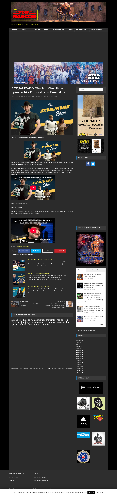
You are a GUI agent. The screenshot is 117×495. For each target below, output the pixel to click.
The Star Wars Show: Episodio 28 (38, 273)
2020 (80, 360)
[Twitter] (93, 164)
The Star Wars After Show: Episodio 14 (40, 260)
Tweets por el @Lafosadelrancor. (86, 330)
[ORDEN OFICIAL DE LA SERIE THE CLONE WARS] (80, 278)
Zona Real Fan (81, 30)
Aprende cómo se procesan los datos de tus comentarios (55, 368)
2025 (80, 350)
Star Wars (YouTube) (22, 246)
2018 (80, 364)
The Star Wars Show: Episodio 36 (38, 287)
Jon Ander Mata (30, 96)
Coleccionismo (96, 30)
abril (78, 344)
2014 (80, 373)
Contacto (11, 480)
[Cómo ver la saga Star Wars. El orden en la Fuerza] (80, 321)
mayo (78, 342)
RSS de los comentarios (41, 480)
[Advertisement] (58, 48)
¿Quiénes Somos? (14, 477)
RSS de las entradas (40, 477)
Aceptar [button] (91, 492)
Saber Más (99, 492)
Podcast (37, 30)
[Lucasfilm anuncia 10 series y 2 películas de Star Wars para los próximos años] (80, 287)
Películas (25, 30)
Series (46, 30)
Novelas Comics (58, 30)
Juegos (70, 30)
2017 (80, 367)
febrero (79, 346)
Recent (91, 270)
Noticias (14, 30)
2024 (80, 352)
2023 (80, 354)
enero (78, 348)
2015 (80, 371)
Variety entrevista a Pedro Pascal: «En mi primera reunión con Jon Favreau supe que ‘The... (94, 308)
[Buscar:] (90, 89)
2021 (80, 358)
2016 (80, 369)
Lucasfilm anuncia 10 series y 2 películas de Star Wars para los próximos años (93, 285)
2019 (80, 362)
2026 (80, 340)
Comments (100, 270)
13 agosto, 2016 (18, 96)
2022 (80, 356)
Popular (80, 270)
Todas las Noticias (48, 96)
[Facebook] (88, 164)
